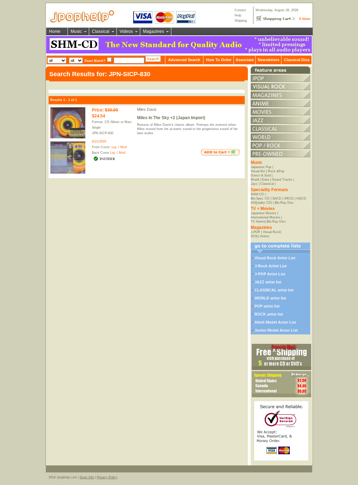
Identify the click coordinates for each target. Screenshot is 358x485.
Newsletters (268, 60)
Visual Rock (271, 232)
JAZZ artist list (268, 282)
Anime (264, 236)
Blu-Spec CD (260, 198)
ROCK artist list (269, 314)
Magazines (153, 31)
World (255, 179)
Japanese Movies (263, 213)
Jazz (254, 184)
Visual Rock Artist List (275, 258)
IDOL (254, 236)
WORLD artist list (270, 298)
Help (238, 15)
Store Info (87, 477)
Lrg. (114, 147)
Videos (126, 31)
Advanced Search (184, 60)
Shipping (241, 20)
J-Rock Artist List (271, 266)
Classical (100, 31)
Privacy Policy (107, 477)
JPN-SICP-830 (102, 133)
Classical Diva (296, 60)
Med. (124, 147)
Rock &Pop (276, 171)
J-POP (255, 232)
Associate (245, 60)
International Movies (265, 217)
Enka (265, 179)
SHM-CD (257, 194)
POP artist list (267, 306)
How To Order (218, 60)
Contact (240, 10)
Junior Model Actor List (276, 330)
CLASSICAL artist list (274, 290)
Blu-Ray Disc (284, 202)
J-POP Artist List (270, 274)
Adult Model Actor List (275, 322)
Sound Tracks (282, 179)
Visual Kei (258, 171)
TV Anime (258, 221)
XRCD (289, 198)
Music (76, 31)
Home (54, 31)
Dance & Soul (261, 175)
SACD (276, 198)
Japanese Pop (261, 167)
